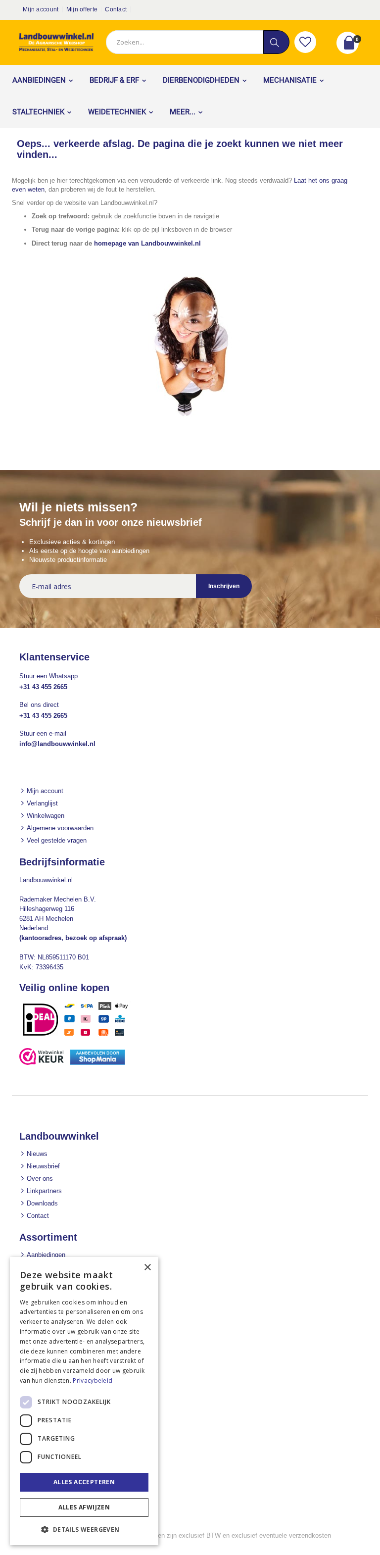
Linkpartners (44, 1191)
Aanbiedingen (46, 1254)
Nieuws (37, 1153)
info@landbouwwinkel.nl (57, 744)
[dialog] (84, 1401)
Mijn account (41, 9)
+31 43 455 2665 (43, 687)
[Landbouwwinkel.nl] (56, 42)
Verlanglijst (42, 803)
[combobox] (197, 42)
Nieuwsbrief (43, 1166)
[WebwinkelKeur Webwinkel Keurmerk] (41, 1062)
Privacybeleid (92, 1380)
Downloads (42, 1203)
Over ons (40, 1178)
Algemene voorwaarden (60, 828)
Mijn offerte (82, 9)
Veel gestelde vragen (57, 840)
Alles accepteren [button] (84, 1482)
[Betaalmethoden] (78, 1035)
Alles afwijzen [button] (84, 1507)
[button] (305, 42)
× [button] (147, 1267)
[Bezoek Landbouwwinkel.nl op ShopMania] (97, 1062)
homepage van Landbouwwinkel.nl (147, 243)
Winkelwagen (45, 815)
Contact (116, 9)
